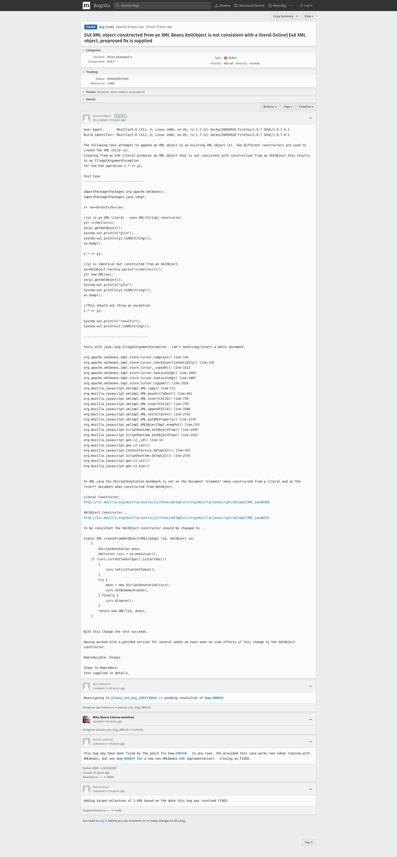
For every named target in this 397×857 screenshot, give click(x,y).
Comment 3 (100, 791)
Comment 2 (100, 743)
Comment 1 (100, 688)
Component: (96, 61)
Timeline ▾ (306, 106)
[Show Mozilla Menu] (86, 5)
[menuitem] (222, 5)
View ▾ (309, 16)
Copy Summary (283, 16)
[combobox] (162, 5)
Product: (99, 57)
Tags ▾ (288, 106)
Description (100, 120)
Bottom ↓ (270, 106)
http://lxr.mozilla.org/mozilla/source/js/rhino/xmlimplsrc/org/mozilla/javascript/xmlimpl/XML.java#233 (176, 518)
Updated (98, 721)
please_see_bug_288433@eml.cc (137, 698)
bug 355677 (126, 758)
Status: (100, 79)
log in (103, 820)
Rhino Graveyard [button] (119, 57)
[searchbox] (162, 5)
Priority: (215, 63)
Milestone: (98, 83)
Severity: (241, 63)
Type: (218, 58)
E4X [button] (110, 61)
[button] (305, 5)
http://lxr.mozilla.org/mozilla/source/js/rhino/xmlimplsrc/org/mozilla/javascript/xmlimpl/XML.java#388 (176, 502)
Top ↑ (309, 842)
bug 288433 (214, 698)
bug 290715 (177, 753)
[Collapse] (310, 118)
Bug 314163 (106, 27)
